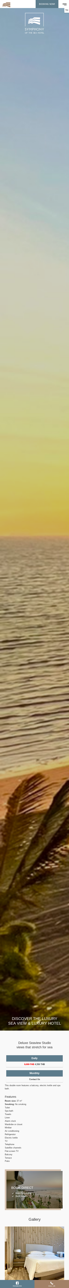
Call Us (51, 1286)
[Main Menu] (65, 4)
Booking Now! (47, 4)
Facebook (17, 1286)
